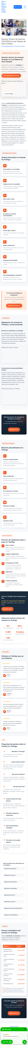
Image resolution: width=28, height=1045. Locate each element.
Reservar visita (14, 429)
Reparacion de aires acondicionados (13, 908)
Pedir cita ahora (14, 1013)
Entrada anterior (14, 1026)
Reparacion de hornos (9, 895)
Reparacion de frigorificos (10, 881)
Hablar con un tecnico (14, 305)
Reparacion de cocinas (9, 901)
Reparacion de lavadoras (10, 868)
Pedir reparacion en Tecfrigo (11, 75)
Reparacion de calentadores (11, 914)
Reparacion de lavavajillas (10, 888)
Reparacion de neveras (9, 875)
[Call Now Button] (24, 1042)
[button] (18, 7)
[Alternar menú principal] (25, 7)
